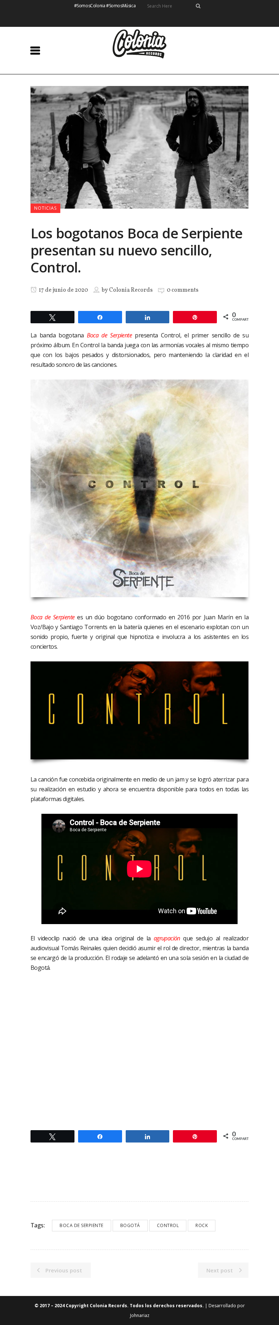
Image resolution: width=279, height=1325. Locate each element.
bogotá (130, 1225)
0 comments (182, 290)
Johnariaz (139, 1315)
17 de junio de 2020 (63, 290)
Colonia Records (131, 290)
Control (168, 1225)
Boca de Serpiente (82, 1225)
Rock (201, 1225)
